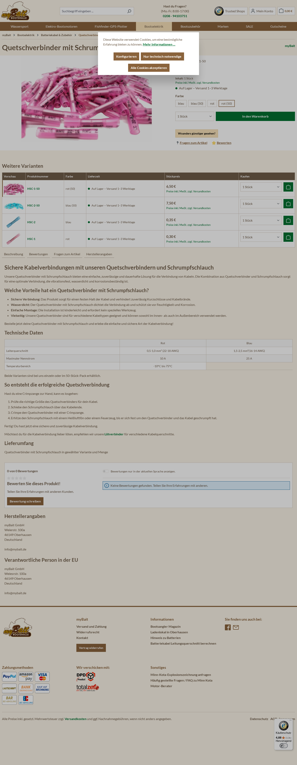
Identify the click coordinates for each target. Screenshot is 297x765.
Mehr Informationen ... (159, 44)
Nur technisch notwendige (162, 56)
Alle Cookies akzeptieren (149, 68)
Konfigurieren (126, 56)
